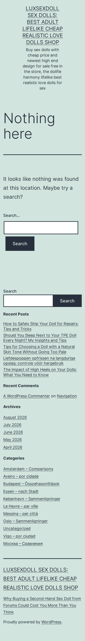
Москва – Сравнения (23, 543)
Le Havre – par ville (20, 506)
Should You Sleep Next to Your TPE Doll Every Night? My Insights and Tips (39, 338)
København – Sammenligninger (31, 498)
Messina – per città (20, 513)
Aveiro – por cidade (21, 476)
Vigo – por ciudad (19, 536)
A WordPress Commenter (26, 396)
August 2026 (15, 417)
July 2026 (12, 424)
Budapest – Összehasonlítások (31, 483)
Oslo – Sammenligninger (25, 521)
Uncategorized (17, 528)
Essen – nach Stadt (21, 491)
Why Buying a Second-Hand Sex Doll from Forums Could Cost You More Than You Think (42, 605)
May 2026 (12, 439)
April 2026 (12, 447)
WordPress (51, 622)
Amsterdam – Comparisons (28, 469)
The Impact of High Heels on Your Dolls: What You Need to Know (40, 372)
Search (10, 291)
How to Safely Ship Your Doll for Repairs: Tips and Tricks (40, 326)
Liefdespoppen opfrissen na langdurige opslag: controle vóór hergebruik (39, 360)
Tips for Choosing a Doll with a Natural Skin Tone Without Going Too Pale (39, 349)
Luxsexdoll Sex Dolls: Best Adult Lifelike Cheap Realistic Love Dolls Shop (40, 579)
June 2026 (13, 432)
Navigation (67, 396)
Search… (11, 215)
